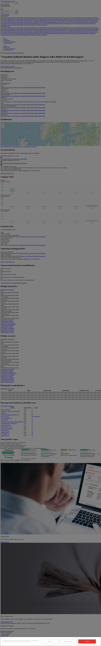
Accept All (87, 641)
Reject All (50, 641)
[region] (50, 641)
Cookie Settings (68, 641)
